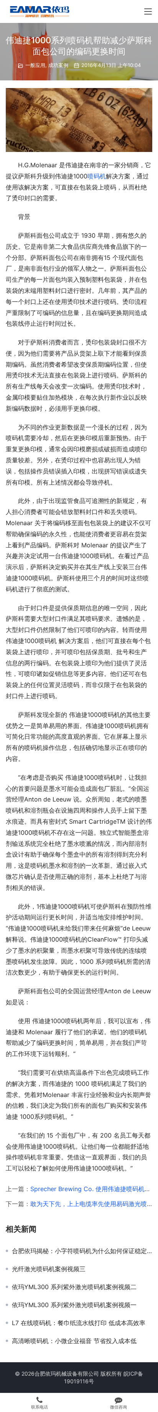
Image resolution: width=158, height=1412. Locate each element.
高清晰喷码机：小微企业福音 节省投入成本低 (74, 1340)
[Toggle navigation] (148, 11)
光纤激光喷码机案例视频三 (49, 1268)
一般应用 (35, 65)
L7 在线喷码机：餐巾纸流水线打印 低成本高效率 (78, 1322)
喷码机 (96, 176)
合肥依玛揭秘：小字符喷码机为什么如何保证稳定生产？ (82, 1250)
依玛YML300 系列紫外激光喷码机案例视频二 (74, 1286)
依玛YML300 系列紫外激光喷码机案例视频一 (74, 1304)
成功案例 (58, 65)
